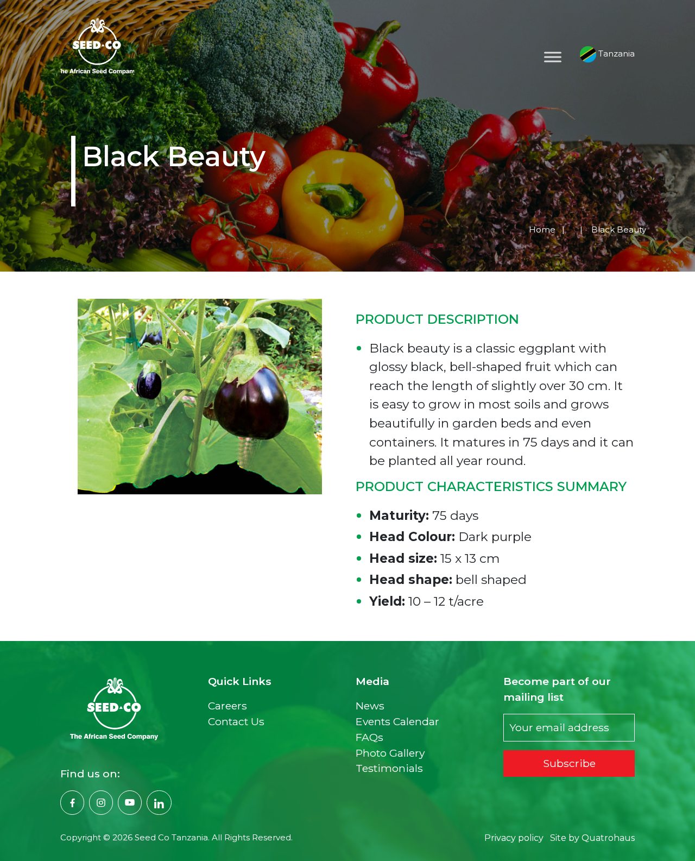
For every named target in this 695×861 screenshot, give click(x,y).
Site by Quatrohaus (592, 838)
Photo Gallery (390, 752)
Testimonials (389, 768)
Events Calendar (397, 721)
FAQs (369, 737)
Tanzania (615, 53)
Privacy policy (514, 838)
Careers (227, 705)
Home (542, 229)
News (370, 705)
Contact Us (236, 721)
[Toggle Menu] (552, 57)
